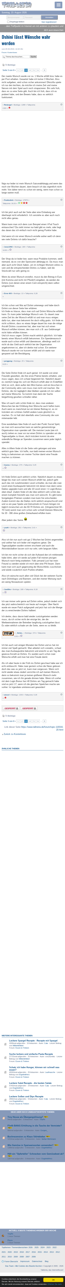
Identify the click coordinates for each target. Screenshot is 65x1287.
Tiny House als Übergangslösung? (25, 1117)
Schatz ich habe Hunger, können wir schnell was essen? (34, 1068)
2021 (4, 1252)
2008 (22, 1257)
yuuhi (6, 527)
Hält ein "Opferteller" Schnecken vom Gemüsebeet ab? (36, 1154)
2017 (28, 1252)
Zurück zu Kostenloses (15, 734)
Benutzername (14, 17)
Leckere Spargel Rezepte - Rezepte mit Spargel (33, 1040)
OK (53, 1280)
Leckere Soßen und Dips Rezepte (26, 1096)
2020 (10, 1252)
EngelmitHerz (24, 1075)
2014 (46, 1252)
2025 (36, 1247)
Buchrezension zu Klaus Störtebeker (26, 1136)
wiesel (7, 695)
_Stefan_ (19, 633)
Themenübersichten (20, 1247)
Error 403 (8, 293)
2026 (30, 1247)
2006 (34, 1257)
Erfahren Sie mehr (55, 1284)
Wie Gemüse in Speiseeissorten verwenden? (31, 1145)
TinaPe (42, 1119)
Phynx (10, 1240)
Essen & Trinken (22, 1048)
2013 (52, 1252)
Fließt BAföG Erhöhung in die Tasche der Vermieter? (35, 1125)
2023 (48, 1247)
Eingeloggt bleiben (16, 22)
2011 (4, 1257)
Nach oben (61, 361)
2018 (22, 1252)
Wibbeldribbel (18, 1046)
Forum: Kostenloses (9, 52)
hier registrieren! (49, 22)
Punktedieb (8, 200)
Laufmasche (50, 1072)
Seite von (8, 70)
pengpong (8, 361)
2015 (40, 1252)
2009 (16, 1257)
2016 (34, 1252)
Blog (46, 1261)
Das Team (9, 1266)
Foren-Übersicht (11, 1261)
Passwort (28, 17)
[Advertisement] (32, 146)
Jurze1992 (8, 247)
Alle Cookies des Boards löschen (28, 1266)
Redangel (8, 105)
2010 (10, 1257)
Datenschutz (37, 1261)
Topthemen (6, 1247)
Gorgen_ (44, 1130)
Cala (46, 1043)
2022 (54, 1247)
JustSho (7, 589)
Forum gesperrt (26, 709)
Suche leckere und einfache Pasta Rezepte (31, 1054)
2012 (58, 1252)
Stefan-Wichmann (49, 1139)
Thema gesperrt (9, 709)
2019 (16, 1252)
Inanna (7, 465)
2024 (42, 1247)
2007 (28, 1257)
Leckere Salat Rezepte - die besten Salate (30, 1083)
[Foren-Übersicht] (16, 5)
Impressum (25, 1261)
